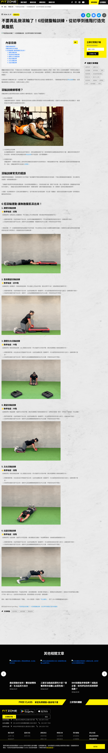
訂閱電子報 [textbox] (9, 717)
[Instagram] (76, 2)
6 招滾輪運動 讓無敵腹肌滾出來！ (16, 50)
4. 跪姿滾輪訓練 (12, 58)
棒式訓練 (70, 80)
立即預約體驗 (76, 702)
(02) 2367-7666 (46, 723)
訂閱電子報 (92, 54)
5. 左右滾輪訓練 (12, 60)
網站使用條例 (93, 736)
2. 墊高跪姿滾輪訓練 (13, 54)
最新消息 (27, 733)
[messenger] (94, 15)
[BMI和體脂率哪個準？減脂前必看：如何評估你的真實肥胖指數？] (23, 670)
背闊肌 (26, 164)
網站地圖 (92, 733)
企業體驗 (76, 739)
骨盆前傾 (28, 154)
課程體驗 (76, 736)
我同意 (95, 746)
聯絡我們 (11, 739)
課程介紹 (43, 739)
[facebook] (72, 2)
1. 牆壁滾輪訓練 (12, 52)
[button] (3, 673)
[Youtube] (83, 2)
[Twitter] (99, 15)
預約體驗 (76, 733)
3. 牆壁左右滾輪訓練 (13, 56)
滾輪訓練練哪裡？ (11, 46)
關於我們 (11, 733)
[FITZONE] (9, 2)
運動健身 (16, 15)
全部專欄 (60, 736)
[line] (79, 2)
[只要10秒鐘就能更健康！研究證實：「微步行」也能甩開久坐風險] (85, 670)
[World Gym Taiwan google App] (27, 711)
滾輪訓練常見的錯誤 (12, 48)
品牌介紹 (11, 736)
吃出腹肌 (43, 599)
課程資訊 (43, 733)
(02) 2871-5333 (43, 720)
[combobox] (9, 717)
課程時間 (43, 736)
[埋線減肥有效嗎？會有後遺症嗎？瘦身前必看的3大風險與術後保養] (54, 670)
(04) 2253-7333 (43, 726)
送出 (46, 717)
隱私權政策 (93, 739)
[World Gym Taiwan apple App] (43, 711)
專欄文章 (60, 733)
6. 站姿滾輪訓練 (12, 63)
